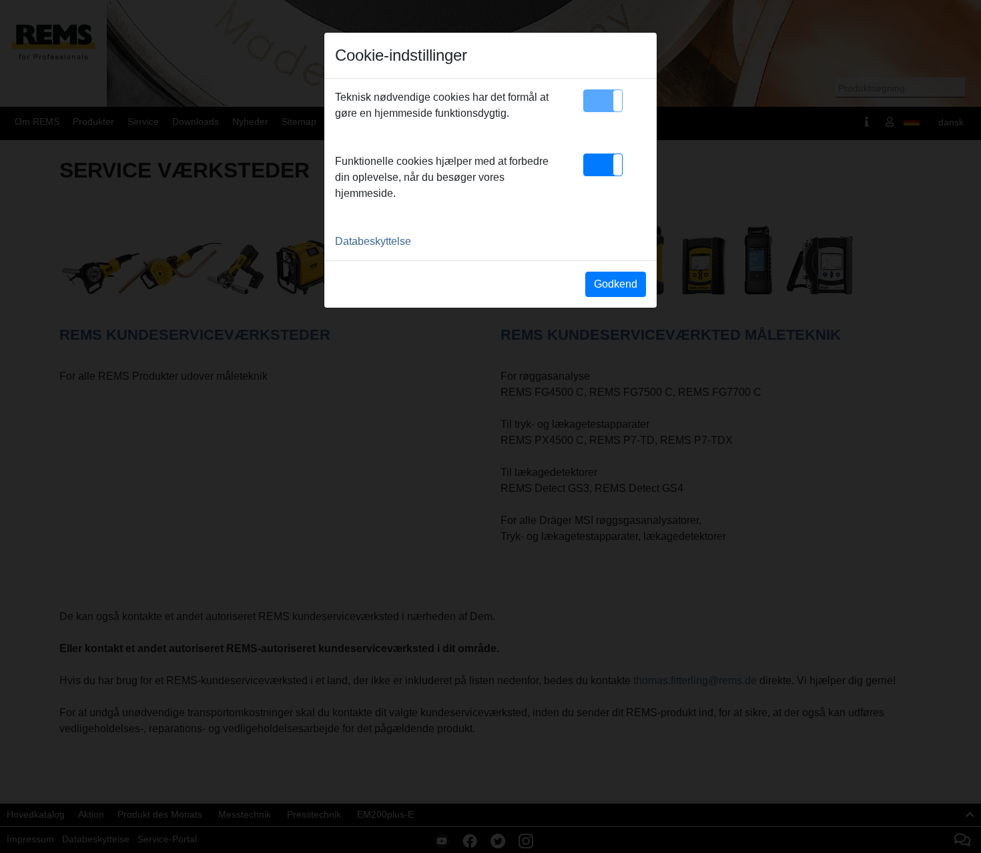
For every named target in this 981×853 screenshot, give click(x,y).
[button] (603, 100)
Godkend (615, 284)
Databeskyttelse (373, 241)
